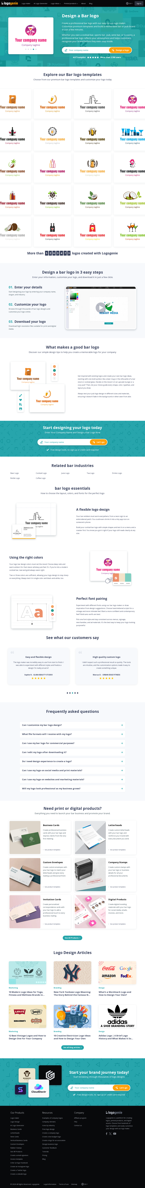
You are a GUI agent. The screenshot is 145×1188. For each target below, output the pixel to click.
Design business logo (50, 1144)
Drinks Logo (117, 473)
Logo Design (15, 1122)
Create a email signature (19, 1155)
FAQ (75, 1122)
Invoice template (16, 1159)
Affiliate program (80, 1118)
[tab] (25, 49)
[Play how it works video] (101, 307)
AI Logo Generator (40, 3)
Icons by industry (48, 1125)
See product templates (51, 850)
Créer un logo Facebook (19, 1163)
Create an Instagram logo (19, 1166)
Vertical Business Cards (18, 1140)
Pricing (44, 1155)
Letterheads (15, 1133)
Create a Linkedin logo (18, 1174)
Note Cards (14, 1137)
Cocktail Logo (41, 473)
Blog (90, 3)
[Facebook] (106, 1133)
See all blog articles (71, 1047)
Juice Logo (65, 473)
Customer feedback (49, 1148)
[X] (110, 1133)
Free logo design (48, 1129)
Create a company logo (50, 1133)
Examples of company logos (52, 1118)
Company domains (49, 1122)
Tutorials (45, 1151)
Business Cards (16, 1129)
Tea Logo (90, 473)
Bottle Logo (15, 478)
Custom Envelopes (17, 1144)
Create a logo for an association (53, 1140)
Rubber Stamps (16, 1148)
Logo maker (26, 3)
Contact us (78, 1125)
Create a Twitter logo (18, 1170)
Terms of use (64, 1184)
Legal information (50, 1184)
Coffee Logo (41, 478)
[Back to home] (10, 3)
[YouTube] (114, 1134)
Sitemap (74, 1184)
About (83, 3)
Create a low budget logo (51, 1137)
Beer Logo (14, 473)
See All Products (16, 1151)
